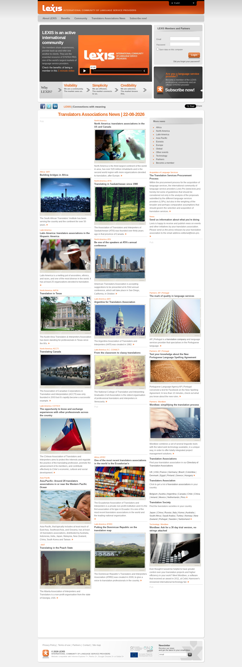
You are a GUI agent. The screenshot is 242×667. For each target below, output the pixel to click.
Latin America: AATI (102, 299)
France (163, 472)
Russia (168, 512)
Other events (162, 152)
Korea (181, 512)
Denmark (154, 475)
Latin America (45, 230)
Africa (159, 127)
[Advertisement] (66, 145)
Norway (188, 516)
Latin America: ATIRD (103, 524)
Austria (162, 494)
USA (156, 472)
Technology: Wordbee (159, 524)
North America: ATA (102, 239)
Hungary (189, 475)
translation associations (179, 484)
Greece (179, 475)
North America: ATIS (102, 181)
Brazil (181, 472)
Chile (190, 494)
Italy (175, 512)
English (177, 3)
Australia (190, 512)
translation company (176, 339)
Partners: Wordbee (158, 402)
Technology (161, 156)
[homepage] (52, 8)
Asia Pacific (161, 138)
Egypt (163, 475)
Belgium (153, 494)
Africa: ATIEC (100, 457)
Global (159, 148)
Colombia (190, 472)
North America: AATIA (49, 290)
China (197, 494)
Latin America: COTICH (50, 406)
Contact (86, 645)
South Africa (155, 516)
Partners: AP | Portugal (159, 293)
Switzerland (184, 519)
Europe (159, 145)
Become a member (165, 163)
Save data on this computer (171, 49)
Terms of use (64, 645)
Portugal (163, 519)
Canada (182, 494)
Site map (96, 645)
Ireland (154, 497)
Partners (160, 159)
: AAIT (42, 545)
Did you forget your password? (186, 61)
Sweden (173, 519)
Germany (172, 472)
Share (199, 106)
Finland (170, 475)
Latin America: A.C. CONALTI (106, 350)
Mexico (162, 497)
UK (151, 472)
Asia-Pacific (45, 478)
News (152, 216)
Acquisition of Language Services (164, 172)
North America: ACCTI (49, 349)
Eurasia (160, 141)
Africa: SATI (45, 172)
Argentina (171, 494)
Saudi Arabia (169, 516)
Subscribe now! (180, 90)
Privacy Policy (49, 645)
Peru (183, 497)
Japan (153, 512)
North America (100, 120)
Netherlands (173, 497)
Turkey (180, 516)
